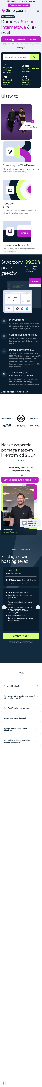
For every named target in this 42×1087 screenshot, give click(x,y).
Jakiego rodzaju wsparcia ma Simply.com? (15, 729)
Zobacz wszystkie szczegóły (21, 642)
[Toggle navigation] (38, 10)
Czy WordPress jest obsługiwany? (17, 708)
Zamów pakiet (21, 636)
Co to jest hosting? (11, 686)
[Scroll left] (4, 607)
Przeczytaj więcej (19, 171)
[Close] (32, 5)
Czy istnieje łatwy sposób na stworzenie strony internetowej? (19, 697)
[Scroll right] (38, 607)
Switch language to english (19, 5)
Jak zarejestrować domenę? (15, 718)
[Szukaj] (34, 57)
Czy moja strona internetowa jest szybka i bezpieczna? (17, 741)
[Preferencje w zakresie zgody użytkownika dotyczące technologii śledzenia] (4, 1083)
